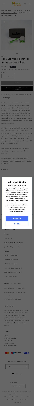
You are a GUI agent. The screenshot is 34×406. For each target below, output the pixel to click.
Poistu (17, 224)
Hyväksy (17, 219)
